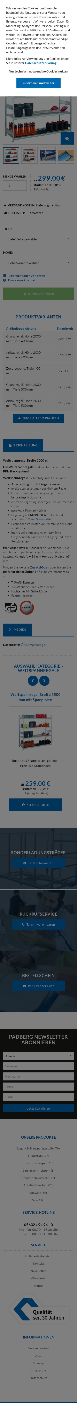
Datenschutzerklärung (40, 63)
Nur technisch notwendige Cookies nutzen (38, 71)
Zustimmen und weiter (38, 83)
